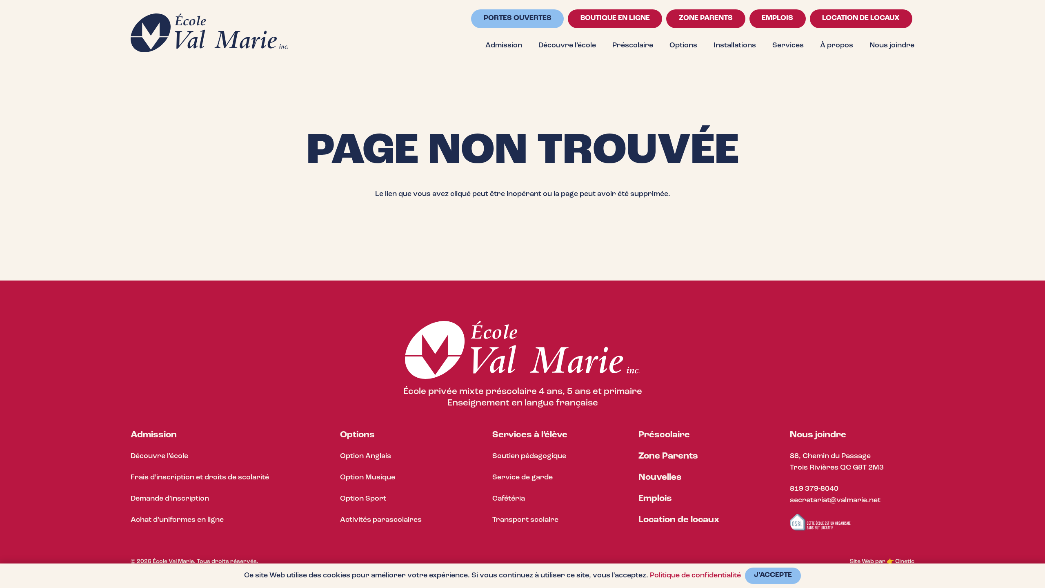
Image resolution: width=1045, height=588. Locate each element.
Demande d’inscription (170, 499)
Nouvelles (660, 477)
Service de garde (522, 477)
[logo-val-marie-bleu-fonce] (209, 32)
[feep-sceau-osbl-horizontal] (820, 522)
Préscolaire (664, 435)
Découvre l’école (159, 456)
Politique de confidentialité (695, 575)
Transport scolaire (525, 520)
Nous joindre (818, 435)
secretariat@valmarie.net (835, 500)
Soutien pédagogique (529, 456)
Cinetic (904, 562)
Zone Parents (668, 456)
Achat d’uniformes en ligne (177, 520)
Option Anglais (365, 456)
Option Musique (367, 477)
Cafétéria (508, 499)
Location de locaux (678, 520)
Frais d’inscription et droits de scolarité (200, 477)
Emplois (655, 498)
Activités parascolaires (381, 520)
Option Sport (363, 499)
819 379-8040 (814, 489)
